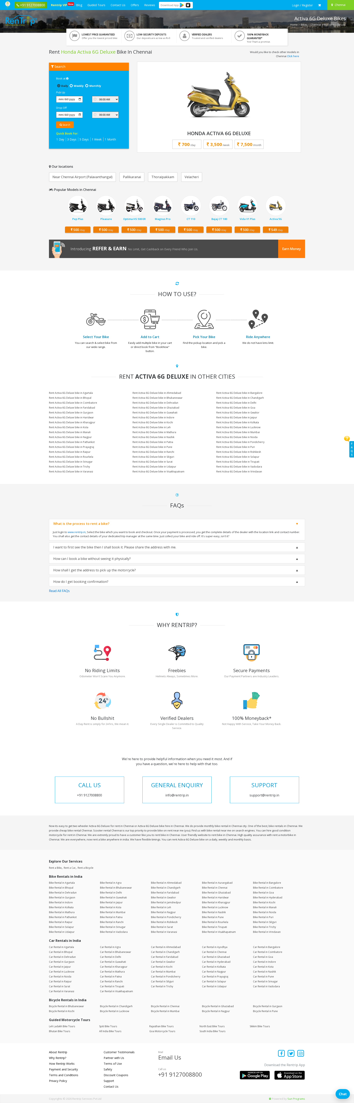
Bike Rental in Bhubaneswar (116, 887)
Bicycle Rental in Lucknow (114, 1011)
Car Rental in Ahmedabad (166, 947)
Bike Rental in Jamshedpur (166, 902)
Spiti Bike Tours (108, 1026)
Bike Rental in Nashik (214, 912)
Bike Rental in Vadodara (114, 932)
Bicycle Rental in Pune (265, 1011)
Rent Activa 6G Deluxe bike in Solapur (237, 457)
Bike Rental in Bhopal (61, 887)
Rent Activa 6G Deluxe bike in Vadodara (239, 466)
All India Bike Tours (110, 1031)
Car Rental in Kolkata (214, 966)
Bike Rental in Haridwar (215, 897)
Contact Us (118, 5)
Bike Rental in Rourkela (215, 922)
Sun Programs (296, 1099)
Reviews (149, 5)
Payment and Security (63, 1069)
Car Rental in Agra (110, 947)
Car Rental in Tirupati (112, 986)
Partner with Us (114, 1058)
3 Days (71, 139)
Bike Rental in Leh (161, 907)
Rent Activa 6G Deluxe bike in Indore (153, 417)
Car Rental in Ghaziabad (216, 957)
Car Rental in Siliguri (162, 981)
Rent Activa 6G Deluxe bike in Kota (68, 427)
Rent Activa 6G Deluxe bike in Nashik (153, 437)
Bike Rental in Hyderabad (267, 897)
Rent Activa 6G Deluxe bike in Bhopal (70, 398)
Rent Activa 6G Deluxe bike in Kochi (153, 422)
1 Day (60, 139)
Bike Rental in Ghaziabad (216, 892)
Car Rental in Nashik (264, 971)
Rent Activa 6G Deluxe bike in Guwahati (155, 412)
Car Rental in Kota (263, 966)
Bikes (304, 24)
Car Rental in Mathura (112, 971)
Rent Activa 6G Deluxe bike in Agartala (71, 393)
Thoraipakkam (162, 177)
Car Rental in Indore (264, 962)
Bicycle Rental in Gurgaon (267, 1006)
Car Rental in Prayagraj (215, 976)
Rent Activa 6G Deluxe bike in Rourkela (71, 457)
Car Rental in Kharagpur (113, 966)
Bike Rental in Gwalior (163, 897)
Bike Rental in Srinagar (113, 927)
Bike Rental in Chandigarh (165, 887)
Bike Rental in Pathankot (63, 917)
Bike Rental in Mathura (62, 912)
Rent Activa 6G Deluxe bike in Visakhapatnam (158, 471)
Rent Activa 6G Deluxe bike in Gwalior (237, 412)
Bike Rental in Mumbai (112, 912)
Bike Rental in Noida (264, 912)
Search (66, 125)
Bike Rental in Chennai (214, 887)
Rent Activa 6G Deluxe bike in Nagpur (70, 437)
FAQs (352, 449)
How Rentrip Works (62, 1064)
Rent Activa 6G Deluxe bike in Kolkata (237, 422)
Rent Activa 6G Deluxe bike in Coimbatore (73, 402)
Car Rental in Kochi (161, 966)
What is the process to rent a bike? (81, 523)
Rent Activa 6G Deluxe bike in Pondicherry (240, 442)
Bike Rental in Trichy (264, 927)
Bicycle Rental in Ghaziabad (218, 1006)
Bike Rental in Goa (263, 892)
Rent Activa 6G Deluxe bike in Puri (235, 447)
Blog (79, 5)
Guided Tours (96, 5)
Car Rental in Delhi (110, 957)
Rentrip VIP (60, 4)
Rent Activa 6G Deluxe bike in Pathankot (72, 442)
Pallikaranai (132, 177)
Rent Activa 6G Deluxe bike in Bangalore (239, 393)
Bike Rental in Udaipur (62, 932)
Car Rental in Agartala (61, 947)
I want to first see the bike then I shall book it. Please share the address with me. (114, 547)
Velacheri (192, 177)
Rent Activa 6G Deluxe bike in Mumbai (238, 432)
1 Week (97, 139)
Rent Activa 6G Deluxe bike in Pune (152, 447)
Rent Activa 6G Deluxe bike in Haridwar (71, 417)
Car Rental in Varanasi (61, 991)
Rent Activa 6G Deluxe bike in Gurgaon (71, 412)
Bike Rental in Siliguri (265, 922)
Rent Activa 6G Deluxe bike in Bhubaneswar (158, 398)
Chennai (316, 24)
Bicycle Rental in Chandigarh (116, 1006)
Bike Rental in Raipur (61, 922)
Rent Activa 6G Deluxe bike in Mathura (154, 432)
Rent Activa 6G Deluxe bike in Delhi (236, 402)
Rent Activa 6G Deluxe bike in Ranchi (153, 452)
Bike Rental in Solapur (61, 927)
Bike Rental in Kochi (264, 902)
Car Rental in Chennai (214, 952)
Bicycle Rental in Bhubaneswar (66, 1006)
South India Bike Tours (212, 1031)
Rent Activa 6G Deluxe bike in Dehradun (155, 402)
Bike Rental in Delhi (111, 892)
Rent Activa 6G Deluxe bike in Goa (235, 407)
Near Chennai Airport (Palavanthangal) (82, 177)
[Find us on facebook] (281, 1053)
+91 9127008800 (180, 1074)
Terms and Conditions (63, 1075)
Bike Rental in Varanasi (164, 932)
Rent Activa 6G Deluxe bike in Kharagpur (72, 422)
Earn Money (291, 249)
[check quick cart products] (319, 5)
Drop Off (61, 108)
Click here (293, 56)
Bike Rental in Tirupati (214, 927)
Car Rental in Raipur (60, 981)
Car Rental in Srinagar (265, 981)
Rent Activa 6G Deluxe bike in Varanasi (71, 471)
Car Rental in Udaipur (214, 986)
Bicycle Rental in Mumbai (165, 1011)
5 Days (84, 139)
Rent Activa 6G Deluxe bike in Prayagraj (71, 447)
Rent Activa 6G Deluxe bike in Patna (153, 442)
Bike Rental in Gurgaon (62, 897)
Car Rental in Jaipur (60, 966)
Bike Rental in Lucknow (215, 907)
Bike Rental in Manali (265, 907)
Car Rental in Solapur (214, 981)
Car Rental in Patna (111, 976)
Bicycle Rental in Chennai (165, 1006)
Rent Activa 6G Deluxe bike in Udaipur (154, 466)
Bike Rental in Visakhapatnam (219, 932)
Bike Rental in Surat (162, 927)
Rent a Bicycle (85, 868)
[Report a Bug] (270, 1099)
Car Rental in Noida (60, 976)
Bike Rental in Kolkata (61, 907)
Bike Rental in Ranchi (112, 922)
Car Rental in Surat (59, 986)
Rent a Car (70, 868)
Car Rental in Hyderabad (216, 962)
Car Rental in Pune (263, 976)
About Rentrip (58, 1052)
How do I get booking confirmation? (80, 581)
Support (109, 1081)
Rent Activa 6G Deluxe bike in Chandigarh (240, 398)
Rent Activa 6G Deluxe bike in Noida (237, 437)
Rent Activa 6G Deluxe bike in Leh (152, 427)
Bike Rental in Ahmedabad (166, 882)
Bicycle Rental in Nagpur (216, 1011)
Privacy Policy (58, 1081)
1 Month (110, 139)
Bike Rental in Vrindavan (267, 932)
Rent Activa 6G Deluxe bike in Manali (70, 432)
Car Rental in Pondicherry (165, 976)
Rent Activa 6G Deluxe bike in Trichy (69, 466)
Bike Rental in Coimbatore (268, 887)
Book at (61, 78)
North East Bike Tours (212, 1026)
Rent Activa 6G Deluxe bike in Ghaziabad (156, 407)
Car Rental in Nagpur (214, 971)
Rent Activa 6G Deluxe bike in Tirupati (237, 461)
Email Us (169, 1057)
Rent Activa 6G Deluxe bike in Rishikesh (238, 452)
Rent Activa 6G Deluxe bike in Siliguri (153, 457)
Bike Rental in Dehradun (63, 892)
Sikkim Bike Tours (260, 1026)
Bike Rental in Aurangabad (217, 882)
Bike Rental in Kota (110, 907)
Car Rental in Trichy (162, 986)
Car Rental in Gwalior (163, 962)
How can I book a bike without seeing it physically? (92, 558)
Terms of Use (113, 1064)
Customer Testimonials (119, 1052)
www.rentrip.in (77, 532)
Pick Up (60, 92)
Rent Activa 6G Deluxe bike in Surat (152, 461)
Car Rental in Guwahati (113, 962)
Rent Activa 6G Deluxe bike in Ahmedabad (157, 393)
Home (294, 24)
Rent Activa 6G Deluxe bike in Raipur (70, 452)
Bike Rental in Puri (263, 917)
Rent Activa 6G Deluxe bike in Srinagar (71, 461)
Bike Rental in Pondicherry (166, 917)
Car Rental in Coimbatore (267, 952)
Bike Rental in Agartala (62, 882)
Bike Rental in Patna (111, 917)
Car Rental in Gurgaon (61, 962)
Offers (135, 5)
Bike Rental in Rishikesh (164, 922)
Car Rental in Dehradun (62, 957)
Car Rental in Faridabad (164, 957)
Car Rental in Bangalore (266, 947)
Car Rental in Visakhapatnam (116, 991)
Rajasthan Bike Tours (161, 1026)
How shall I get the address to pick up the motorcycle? (94, 570)
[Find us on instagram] (300, 1053)
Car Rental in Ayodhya (214, 947)
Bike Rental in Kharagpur (216, 902)
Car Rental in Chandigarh (165, 952)
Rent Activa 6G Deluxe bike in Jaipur (236, 417)
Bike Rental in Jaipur (111, 902)
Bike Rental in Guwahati (113, 897)
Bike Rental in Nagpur (163, 912)
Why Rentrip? (57, 1058)
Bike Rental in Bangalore (267, 882)
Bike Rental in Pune (213, 917)
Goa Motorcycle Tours (162, 1031)
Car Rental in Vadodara (266, 986)
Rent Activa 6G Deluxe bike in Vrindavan (239, 471)
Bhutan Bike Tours (59, 1031)
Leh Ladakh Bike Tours (62, 1026)
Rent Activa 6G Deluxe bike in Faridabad (72, 407)
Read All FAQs (59, 591)
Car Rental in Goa (263, 957)
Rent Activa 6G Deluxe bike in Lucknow (238, 427)
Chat (343, 1094)
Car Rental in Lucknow (61, 971)
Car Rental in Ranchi (111, 981)
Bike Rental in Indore (61, 902)
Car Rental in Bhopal (61, 952)
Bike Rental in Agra (110, 882)
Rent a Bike (55, 868)
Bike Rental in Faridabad (165, 892)
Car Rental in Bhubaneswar (115, 952)
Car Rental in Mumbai (163, 971)
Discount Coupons (116, 1075)
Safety (108, 1069)
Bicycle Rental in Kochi (61, 1011)
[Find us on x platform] (291, 1053)
